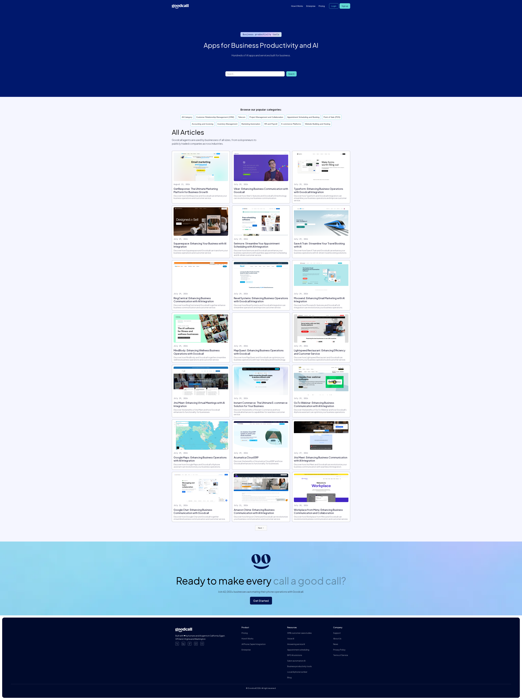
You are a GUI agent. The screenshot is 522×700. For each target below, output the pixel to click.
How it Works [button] (297, 6)
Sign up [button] (345, 6)
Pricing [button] (322, 6)
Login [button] (333, 6)
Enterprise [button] (310, 6)
